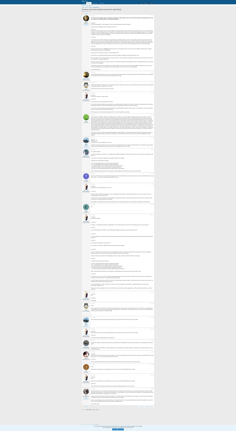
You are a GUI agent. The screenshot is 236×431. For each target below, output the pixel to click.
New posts (84, 5)
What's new (94, 3)
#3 (153, 82)
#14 (153, 317)
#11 (153, 215)
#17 (153, 351)
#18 (153, 364)
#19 (153, 374)
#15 (153, 329)
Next (86, 13)
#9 (153, 184)
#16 (153, 340)
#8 (153, 173)
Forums (89, 3)
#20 (153, 388)
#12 (153, 292)
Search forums (89, 5)
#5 (153, 114)
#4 (153, 93)
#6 (153, 137)
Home (84, 3)
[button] (98, 3)
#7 (153, 149)
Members (102, 3)
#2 (153, 72)
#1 (153, 15)
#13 (153, 303)
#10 (153, 204)
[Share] (151, 16)
